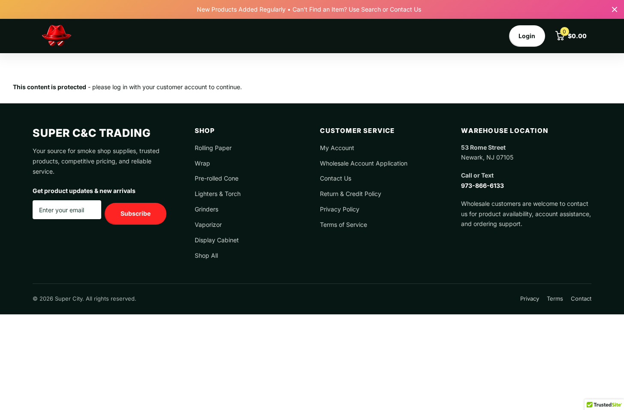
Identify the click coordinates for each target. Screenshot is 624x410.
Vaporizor (208, 224)
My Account (337, 147)
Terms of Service (343, 224)
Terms (555, 298)
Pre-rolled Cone (216, 178)
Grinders (206, 209)
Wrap (202, 163)
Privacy (529, 298)
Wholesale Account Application (363, 163)
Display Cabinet (217, 240)
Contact (581, 298)
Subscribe (136, 213)
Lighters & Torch (218, 193)
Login (526, 35)
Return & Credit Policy (350, 193)
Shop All (206, 255)
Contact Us (335, 178)
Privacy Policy (339, 209)
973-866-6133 (482, 185)
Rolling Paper (213, 147)
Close (614, 9)
